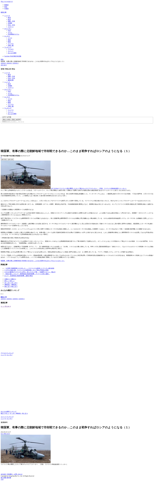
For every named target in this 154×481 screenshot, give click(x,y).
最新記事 (3, 12)
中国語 (6, 8)
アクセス (11, 49)
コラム (10, 32)
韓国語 (6, 5)
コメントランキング (7, 416)
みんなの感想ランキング (8, 411)
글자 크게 (10, 159)
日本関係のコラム (13, 34)
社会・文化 (11, 25)
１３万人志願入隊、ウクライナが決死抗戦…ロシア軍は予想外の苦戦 (26, 270)
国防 (2, 59)
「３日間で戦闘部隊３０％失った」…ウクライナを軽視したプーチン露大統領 (29, 268)
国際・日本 (11, 21)
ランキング (7, 47)
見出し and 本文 (16, 119)
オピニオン (7, 28)
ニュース (7, 15)
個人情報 (3, 477)
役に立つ (25, 413)
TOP (2, 479)
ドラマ (10, 38)
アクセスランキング (7, 353)
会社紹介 (3, 474)
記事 (4, 297)
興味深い (19, 413)
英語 (5, 6)
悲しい (7, 413)
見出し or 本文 (6, 119)
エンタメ (7, 36)
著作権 (9, 477)
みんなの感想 (12, 53)
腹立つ (3, 413)
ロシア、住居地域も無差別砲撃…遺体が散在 (18, 275)
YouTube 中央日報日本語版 (12, 56)
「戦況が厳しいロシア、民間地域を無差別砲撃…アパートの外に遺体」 (27, 274)
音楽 (9, 40)
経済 (9, 19)
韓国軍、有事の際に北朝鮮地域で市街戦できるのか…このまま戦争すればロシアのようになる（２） (33, 260)
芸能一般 (11, 45)
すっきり (13, 413)
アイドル (11, 43)
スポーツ (11, 27)
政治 (9, 17)
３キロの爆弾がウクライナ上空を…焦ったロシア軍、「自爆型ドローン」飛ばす (30, 272)
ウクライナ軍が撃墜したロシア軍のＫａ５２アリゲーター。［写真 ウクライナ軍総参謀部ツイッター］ (93, 188)
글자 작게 (3, 159)
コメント (11, 51)
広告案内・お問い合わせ (14, 474)
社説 (9, 30)
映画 (9, 41)
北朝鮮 (10, 23)
